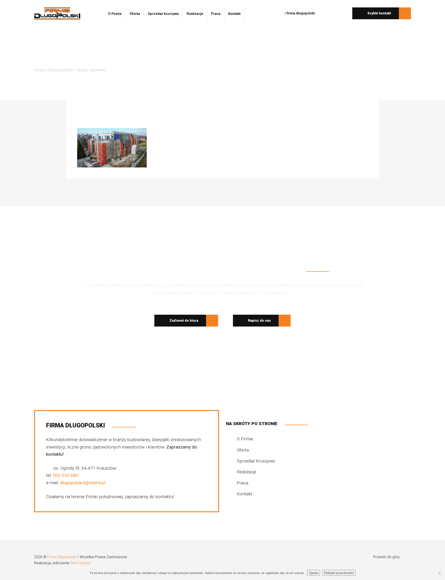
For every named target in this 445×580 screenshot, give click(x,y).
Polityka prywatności (339, 573)
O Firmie (115, 14)
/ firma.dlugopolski (299, 13)
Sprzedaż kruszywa (163, 14)
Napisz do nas (259, 321)
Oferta (135, 14)
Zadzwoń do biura (183, 321)
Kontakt (234, 14)
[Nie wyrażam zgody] (439, 573)
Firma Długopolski (62, 557)
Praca (215, 14)
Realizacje (195, 14)
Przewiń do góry (387, 557)
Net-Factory (81, 563)
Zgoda (313, 573)
